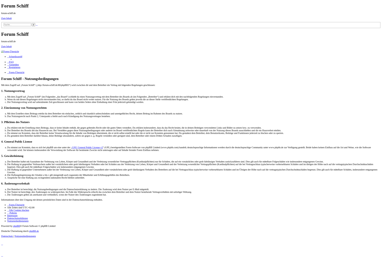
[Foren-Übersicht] (10, 51)
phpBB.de (34, 231)
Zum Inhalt (6, 18)
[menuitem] (10, 62)
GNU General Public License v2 (87, 147)
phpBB (16, 226)
